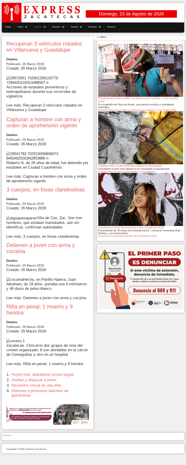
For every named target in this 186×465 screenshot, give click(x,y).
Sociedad (74, 27)
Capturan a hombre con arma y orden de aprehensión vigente (43, 122)
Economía (111, 27)
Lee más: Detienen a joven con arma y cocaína (46, 298)
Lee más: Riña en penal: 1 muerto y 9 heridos (44, 364)
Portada (8, 27)
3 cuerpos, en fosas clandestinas (45, 190)
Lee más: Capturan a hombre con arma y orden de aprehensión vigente (46, 178)
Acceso (7, 435)
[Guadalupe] (47, 414)
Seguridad (38, 27)
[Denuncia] (140, 277)
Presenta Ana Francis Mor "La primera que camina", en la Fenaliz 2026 (137, 110)
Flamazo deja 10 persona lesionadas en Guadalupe (126, 171)
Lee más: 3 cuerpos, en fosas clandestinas (42, 236)
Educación (56, 27)
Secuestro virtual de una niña (36, 385)
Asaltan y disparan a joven (33, 380)
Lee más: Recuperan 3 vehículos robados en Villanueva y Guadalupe (44, 107)
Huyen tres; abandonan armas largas (42, 374)
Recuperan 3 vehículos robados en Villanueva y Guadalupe (44, 47)
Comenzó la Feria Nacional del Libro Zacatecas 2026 (127, 236)
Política (20, 27)
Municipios (92, 27)
